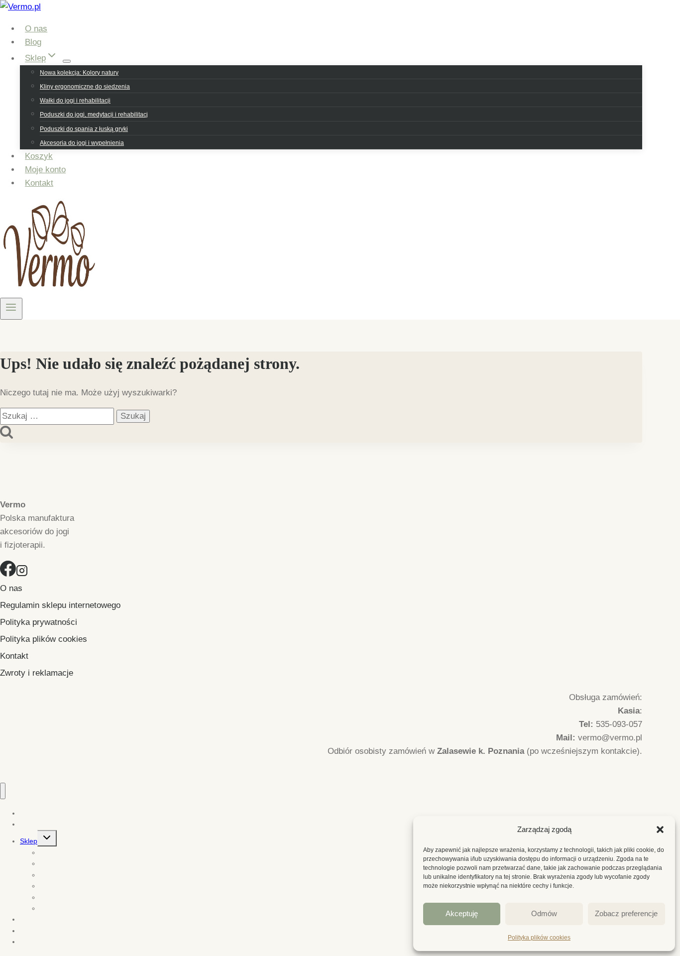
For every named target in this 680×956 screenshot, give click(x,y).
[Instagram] (22, 574)
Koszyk (39, 156)
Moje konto (45, 169)
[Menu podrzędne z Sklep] (67, 61)
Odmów (544, 913)
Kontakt (39, 183)
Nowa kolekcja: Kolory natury (79, 72)
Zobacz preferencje (626, 913)
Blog (33, 42)
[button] (660, 830)
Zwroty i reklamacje (36, 673)
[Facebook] (8, 574)
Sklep (28, 841)
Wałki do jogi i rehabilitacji (75, 100)
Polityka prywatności (38, 622)
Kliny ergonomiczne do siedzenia (85, 86)
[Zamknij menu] (2, 791)
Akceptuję (462, 913)
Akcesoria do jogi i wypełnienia (82, 142)
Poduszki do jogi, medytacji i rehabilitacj (94, 114)
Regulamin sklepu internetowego (60, 605)
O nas (36, 28)
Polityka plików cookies (539, 937)
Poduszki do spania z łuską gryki (84, 128)
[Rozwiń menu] (11, 309)
